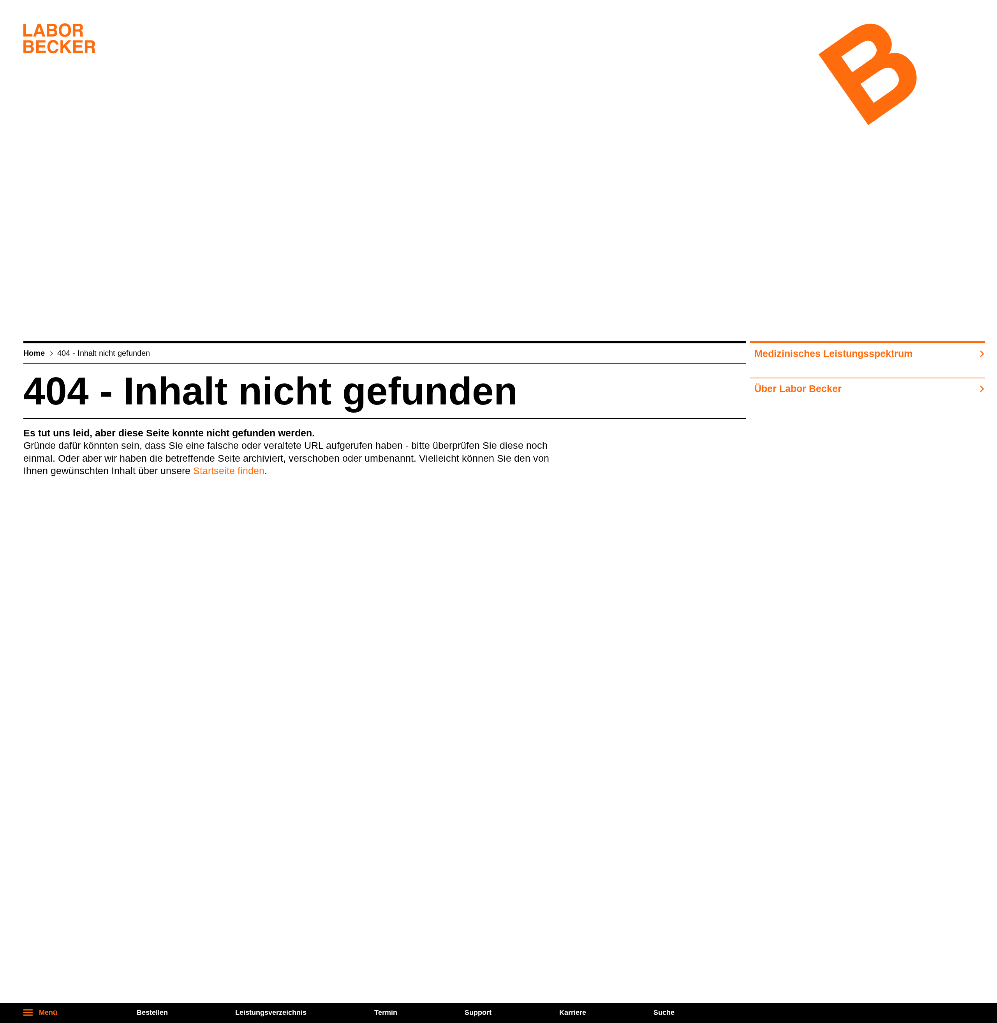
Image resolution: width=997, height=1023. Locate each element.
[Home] (59, 40)
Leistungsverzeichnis (270, 1012)
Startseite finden (228, 470)
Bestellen (152, 1012)
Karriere (572, 1012)
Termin (385, 1012)
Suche (664, 1012)
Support (478, 1012)
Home (34, 353)
